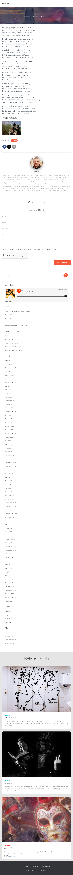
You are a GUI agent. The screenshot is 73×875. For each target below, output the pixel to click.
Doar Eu (8, 622)
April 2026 (8, 364)
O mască (8, 848)
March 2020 (9, 535)
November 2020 (10, 506)
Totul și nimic (9, 315)
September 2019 (10, 557)
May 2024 (8, 393)
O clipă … (15, 343)
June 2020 (8, 524)
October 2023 (9, 408)
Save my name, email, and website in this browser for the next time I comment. (31, 249)
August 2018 (9, 601)
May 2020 (8, 528)
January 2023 (9, 426)
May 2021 (8, 484)
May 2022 (8, 448)
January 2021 (9, 499)
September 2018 (10, 597)
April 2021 (8, 488)
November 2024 (10, 379)
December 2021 (10, 462)
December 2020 (10, 503)
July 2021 (8, 477)
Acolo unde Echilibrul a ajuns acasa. (17, 326)
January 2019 (9, 583)
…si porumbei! (9, 615)
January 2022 (9, 459)
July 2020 (8, 521)
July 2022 (8, 441)
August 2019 (9, 561)
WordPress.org (10, 643)
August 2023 (9, 415)
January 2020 (9, 543)
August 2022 (9, 437)
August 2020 (9, 517)
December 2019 (10, 546)
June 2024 (8, 390)
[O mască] (36, 819)
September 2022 (10, 433)
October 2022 (9, 430)
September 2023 (10, 411)
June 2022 (8, 444)
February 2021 (9, 495)
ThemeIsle (43, 870)
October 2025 (9, 375)
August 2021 (9, 473)
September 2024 (11, 382)
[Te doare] (36, 754)
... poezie (14, 140)
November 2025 (10, 371)
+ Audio (7, 618)
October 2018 (9, 594)
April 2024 (8, 397)
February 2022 (10, 455)
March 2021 (9, 492)
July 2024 (8, 386)
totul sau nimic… (10, 322)
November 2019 (10, 550)
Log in (7, 632)
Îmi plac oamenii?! (18, 347)
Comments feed (10, 639)
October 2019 (9, 554)
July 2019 (8, 564)
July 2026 (8, 360)
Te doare (8, 318)
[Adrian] (36, 162)
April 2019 (8, 575)
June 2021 (8, 481)
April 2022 (8, 452)
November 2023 (10, 404)
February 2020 (10, 539)
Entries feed (9, 636)
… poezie (8, 611)
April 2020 (8, 532)
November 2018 (10, 590)
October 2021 (9, 470)
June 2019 (8, 568)
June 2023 (8, 419)
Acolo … (14, 336)
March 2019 (9, 579)
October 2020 (10, 510)
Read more (9, 726)
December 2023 (10, 400)
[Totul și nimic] (36, 689)
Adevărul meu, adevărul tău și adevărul (17, 311)
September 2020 (11, 514)
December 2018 (10, 586)
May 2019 (8, 572)
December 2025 (10, 368)
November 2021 (10, 466)
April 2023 (8, 422)
